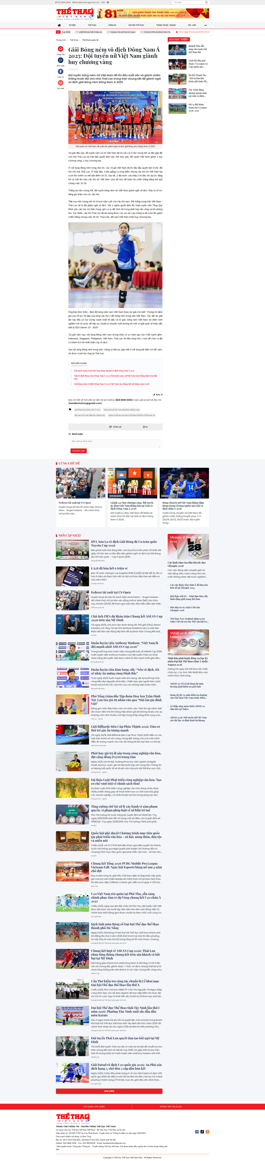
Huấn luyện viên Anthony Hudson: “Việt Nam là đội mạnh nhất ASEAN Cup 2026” (124, 645)
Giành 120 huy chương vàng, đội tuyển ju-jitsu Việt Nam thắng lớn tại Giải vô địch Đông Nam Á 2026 (132, 505)
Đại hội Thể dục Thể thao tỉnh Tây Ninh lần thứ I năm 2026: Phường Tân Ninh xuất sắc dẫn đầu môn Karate (125, 1011)
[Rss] (207, 1131)
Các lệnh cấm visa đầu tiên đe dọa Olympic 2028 (187, 564)
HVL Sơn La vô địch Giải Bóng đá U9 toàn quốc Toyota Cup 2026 (124, 543)
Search (206, 2)
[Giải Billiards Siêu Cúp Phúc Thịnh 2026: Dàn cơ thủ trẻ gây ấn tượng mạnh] (72, 735)
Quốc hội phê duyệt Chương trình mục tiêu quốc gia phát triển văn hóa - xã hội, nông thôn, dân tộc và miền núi (126, 837)
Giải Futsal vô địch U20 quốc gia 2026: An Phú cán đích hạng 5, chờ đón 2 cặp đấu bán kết (126, 1066)
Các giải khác (96, 916)
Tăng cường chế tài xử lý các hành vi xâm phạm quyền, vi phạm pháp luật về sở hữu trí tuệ (124, 808)
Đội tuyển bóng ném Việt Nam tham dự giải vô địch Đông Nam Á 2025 (104, 370)
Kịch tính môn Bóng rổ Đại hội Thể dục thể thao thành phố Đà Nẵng (125, 926)
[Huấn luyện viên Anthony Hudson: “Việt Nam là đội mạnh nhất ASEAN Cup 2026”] (72, 651)
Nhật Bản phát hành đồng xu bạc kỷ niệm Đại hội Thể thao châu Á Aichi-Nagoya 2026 (188, 661)
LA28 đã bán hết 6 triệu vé (109, 568)
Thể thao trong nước (98, 745)
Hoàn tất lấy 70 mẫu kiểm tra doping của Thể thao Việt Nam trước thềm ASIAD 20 (188, 696)
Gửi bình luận (78, 451)
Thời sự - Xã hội (97, 719)
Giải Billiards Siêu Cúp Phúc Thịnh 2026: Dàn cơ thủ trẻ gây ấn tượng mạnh (125, 728)
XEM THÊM (109, 1091)
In (146, 426)
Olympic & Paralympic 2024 (186, 539)
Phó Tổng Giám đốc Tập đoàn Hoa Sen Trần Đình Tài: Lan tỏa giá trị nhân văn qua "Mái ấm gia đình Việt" (126, 700)
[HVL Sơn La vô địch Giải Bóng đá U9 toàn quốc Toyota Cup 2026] (72, 550)
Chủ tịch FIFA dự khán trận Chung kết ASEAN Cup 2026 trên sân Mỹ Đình (142, 32)
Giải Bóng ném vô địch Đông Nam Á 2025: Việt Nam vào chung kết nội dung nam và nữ (111, 384)
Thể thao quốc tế (64, 496)
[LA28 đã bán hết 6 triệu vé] (72, 576)
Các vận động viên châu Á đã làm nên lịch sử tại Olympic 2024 (189, 586)
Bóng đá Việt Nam (98, 561)
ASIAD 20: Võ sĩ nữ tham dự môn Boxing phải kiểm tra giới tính (186, 685)
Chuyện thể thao (97, 584)
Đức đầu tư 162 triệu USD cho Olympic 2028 (185, 609)
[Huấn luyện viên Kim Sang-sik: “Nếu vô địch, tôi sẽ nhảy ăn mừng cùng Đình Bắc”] (72, 678)
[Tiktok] (202, 1131)
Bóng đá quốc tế (97, 662)
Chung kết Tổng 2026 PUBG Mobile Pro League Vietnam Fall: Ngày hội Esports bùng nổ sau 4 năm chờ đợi (126, 867)
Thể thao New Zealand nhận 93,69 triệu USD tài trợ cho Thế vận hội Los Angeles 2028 (189, 620)
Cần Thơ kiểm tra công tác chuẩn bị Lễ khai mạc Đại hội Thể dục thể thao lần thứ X (125, 983)
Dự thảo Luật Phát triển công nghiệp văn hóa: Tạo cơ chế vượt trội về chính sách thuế (126, 782)
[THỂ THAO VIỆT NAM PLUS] (75, 13)
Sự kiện (93, 635)
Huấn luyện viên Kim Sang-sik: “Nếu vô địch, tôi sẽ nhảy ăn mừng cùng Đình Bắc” (125, 671)
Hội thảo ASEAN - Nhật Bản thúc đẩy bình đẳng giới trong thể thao (189, 598)
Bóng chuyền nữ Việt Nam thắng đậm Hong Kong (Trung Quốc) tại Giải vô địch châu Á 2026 (183, 505)
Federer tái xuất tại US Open (89, 32)
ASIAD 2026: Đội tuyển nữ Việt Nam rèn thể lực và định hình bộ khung (188, 719)
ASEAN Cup (95, 973)
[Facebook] (197, 1131)
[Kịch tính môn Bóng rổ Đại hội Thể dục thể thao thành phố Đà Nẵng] (72, 932)
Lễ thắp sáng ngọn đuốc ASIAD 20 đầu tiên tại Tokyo (187, 707)
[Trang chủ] (59, 25)
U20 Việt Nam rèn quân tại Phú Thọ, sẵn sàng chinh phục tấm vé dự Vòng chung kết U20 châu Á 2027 (126, 897)
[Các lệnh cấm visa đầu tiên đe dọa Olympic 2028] (188, 547)
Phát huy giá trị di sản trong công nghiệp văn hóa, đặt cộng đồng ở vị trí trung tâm (126, 755)
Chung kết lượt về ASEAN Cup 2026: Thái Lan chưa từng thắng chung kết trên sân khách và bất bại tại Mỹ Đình (125, 954)
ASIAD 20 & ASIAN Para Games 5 (187, 635)
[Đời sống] (153, 13)
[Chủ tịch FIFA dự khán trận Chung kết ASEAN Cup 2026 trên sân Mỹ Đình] (72, 624)
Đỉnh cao (94, 886)
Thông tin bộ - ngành (99, 772)
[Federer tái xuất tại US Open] (80, 483)
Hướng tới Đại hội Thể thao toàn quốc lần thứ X (108, 943)
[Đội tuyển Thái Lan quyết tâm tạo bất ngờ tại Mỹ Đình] (72, 1046)
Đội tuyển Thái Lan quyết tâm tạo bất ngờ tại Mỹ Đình (125, 1040)
